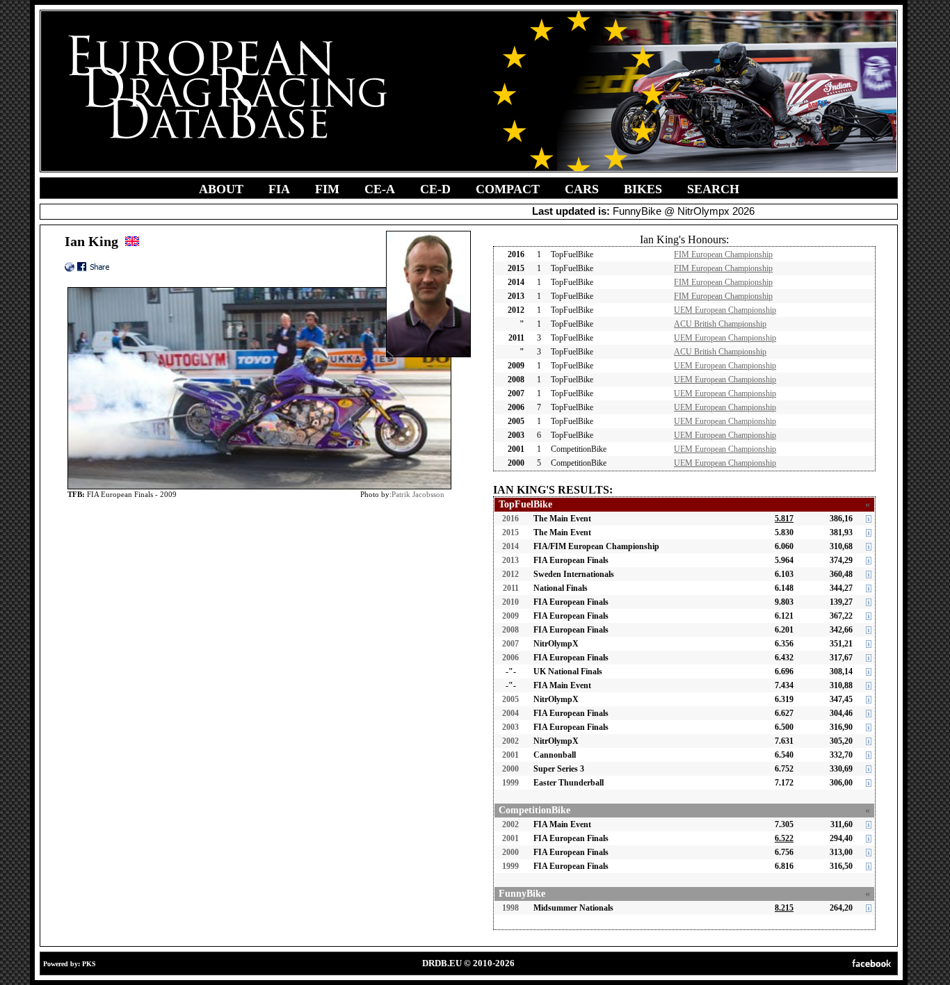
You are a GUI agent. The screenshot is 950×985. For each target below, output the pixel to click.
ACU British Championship (720, 324)
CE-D (435, 189)
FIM (327, 189)
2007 (510, 644)
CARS (582, 189)
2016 (510, 518)
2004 (510, 713)
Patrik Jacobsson (418, 494)
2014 (510, 546)
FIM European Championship (723, 254)
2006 (510, 657)
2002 (510, 741)
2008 (510, 630)
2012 (510, 574)
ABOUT (221, 189)
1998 (510, 908)
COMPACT (508, 189)
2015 (510, 532)
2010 (510, 602)
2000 (510, 769)
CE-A (379, 189)
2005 (510, 699)
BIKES (643, 189)
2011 (511, 588)
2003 (510, 727)
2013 (510, 560)
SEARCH (713, 189)
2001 (510, 755)
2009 (510, 616)
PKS (89, 964)
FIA (279, 189)
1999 (510, 783)
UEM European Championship (725, 310)
